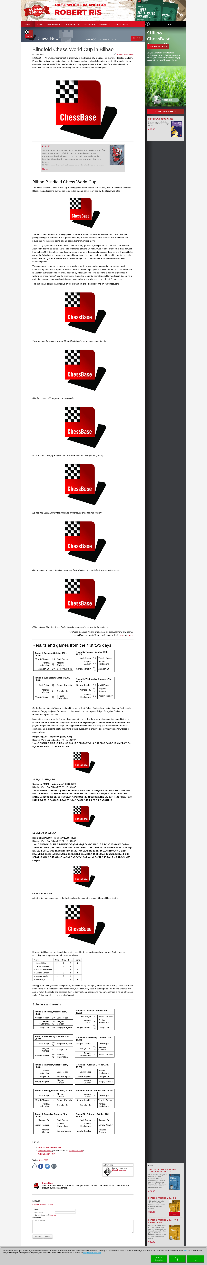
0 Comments (128, 54)
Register (52, 1215)
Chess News (48, 38)
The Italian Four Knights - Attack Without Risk (163, 1170)
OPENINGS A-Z (54, 24)
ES (115, 39)
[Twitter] (47, 1166)
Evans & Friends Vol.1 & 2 (162, 1198)
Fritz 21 (46, 146)
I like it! (120, 54)
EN (112, 39)
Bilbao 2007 (43, 1160)
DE (108, 39)
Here (185, 1251)
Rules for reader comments (42, 1205)
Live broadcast (45, 1150)
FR (117, 39)
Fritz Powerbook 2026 (160, 119)
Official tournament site (49, 1147)
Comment (36, 1217)
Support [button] (104, 24)
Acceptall (195, 1259)
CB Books (89, 24)
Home (40, 24)
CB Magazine (73, 24)
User (36, 1210)
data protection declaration (92, 1253)
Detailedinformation (159, 1259)
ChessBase (47, 1183)
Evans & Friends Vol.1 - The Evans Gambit (163, 1221)
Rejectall (177, 1259)
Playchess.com (76, 1150)
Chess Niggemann (119, 1170)
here (122, 635)
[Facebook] (41, 1166)
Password (38, 1213)
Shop (28, 24)
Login (169, 25)
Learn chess (122, 24)
